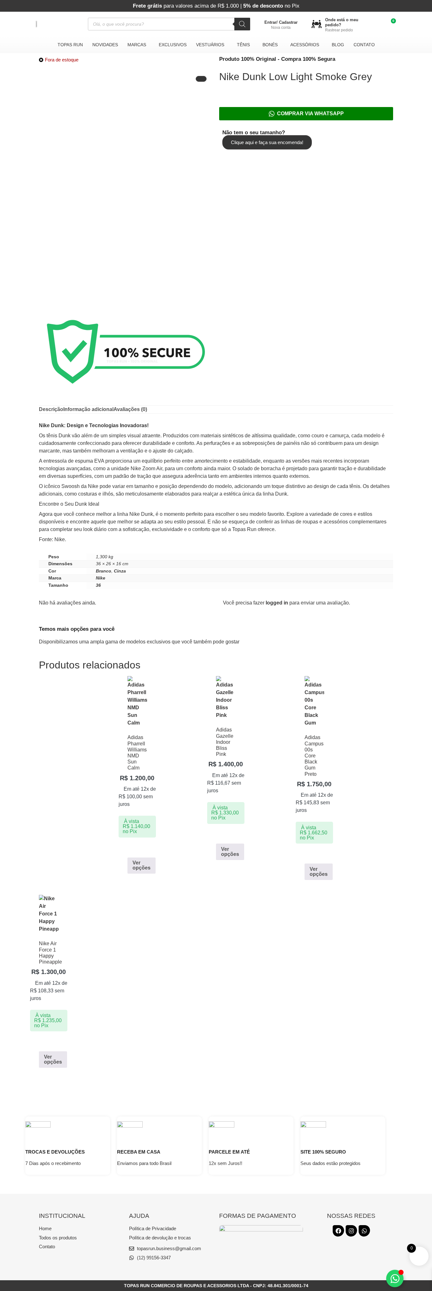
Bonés (270, 44)
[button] (138, 44)
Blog (338, 44)
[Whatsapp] (364, 1231)
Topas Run (70, 44)
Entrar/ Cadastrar (281, 22)
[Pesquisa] (242, 24)
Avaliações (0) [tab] (130, 409)
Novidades (105, 44)
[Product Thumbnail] (201, 79)
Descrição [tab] (51, 409)
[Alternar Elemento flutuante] (395, 1278)
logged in (277, 602)
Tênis (243, 44)
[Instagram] (351, 1231)
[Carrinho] (391, 24)
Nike (100, 577)
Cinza (120, 570)
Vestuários (210, 44)
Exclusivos (173, 44)
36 (98, 585)
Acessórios (304, 44)
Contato (364, 44)
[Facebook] (338, 1231)
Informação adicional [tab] (88, 409)
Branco (103, 570)
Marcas (136, 44)
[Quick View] (133, 848)
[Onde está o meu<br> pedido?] (317, 24)
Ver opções (142, 865)
